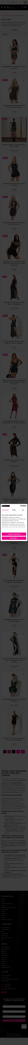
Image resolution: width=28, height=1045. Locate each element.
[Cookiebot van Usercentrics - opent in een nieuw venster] (20, 506)
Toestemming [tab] (5, 509)
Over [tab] (23, 509)
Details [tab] (14, 509)
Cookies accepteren (14, 534)
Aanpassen (13, 538)
